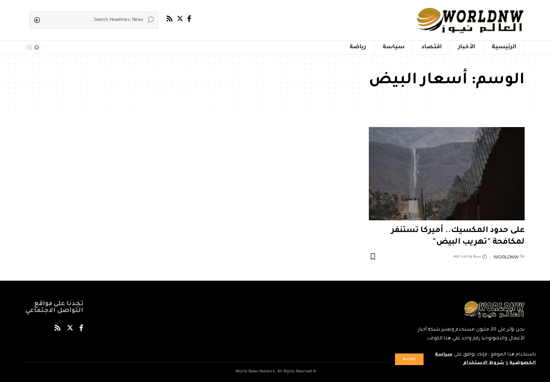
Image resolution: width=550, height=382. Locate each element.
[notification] (53, 47)
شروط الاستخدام (483, 363)
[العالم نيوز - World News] (471, 20)
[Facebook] (189, 18)
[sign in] (64, 47)
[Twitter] (180, 18)
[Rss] (169, 18)
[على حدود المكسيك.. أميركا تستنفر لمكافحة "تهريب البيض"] (447, 173)
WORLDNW (506, 257)
